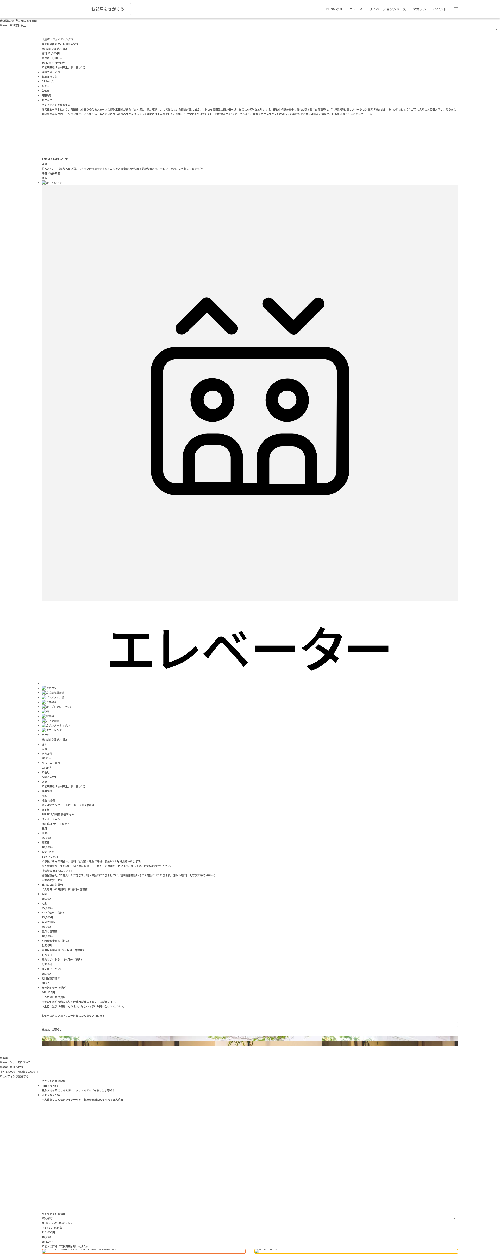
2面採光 (46, 95)
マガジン (419, 9)
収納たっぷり (50, 77)
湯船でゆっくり (51, 72)
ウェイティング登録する (56, 105)
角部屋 (45, 91)
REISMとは (334, 9)
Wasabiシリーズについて (15, 1062)
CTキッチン (49, 81)
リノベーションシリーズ (387, 9)
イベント (440, 9)
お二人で (47, 100)
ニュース (355, 9)
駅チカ (45, 86)
